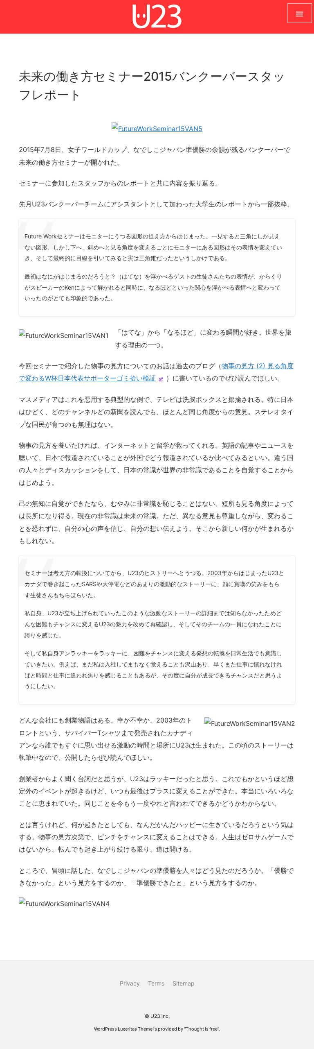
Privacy (130, 983)
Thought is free (202, 1029)
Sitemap (184, 983)
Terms (156, 983)
